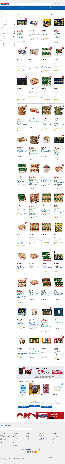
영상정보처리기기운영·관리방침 (36, 449)
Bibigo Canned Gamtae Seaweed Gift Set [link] (59, 96)
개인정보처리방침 (28, 449)
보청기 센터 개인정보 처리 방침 (43, 438)
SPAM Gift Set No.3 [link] (56, 154)
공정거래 (53, 439)
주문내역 (14, 442)
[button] (50, 4)
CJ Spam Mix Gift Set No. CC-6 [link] (58, 354)
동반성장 (53, 441)
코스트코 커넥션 (2, 441)
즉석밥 (4, 11)
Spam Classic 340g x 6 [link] (44, 34)
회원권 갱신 (15, 436)
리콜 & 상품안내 (28, 438)
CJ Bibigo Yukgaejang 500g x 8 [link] (21, 209)
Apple (51, 7)
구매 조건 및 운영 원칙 (55, 436)
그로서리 (30, 7)
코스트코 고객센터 (5, 424)
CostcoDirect (46, 7)
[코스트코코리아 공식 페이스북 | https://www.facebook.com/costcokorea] (28, 452)
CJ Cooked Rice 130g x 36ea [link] (33, 122)
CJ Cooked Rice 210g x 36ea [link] (33, 63)
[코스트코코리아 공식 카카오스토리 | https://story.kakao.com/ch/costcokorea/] (37, 452)
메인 (1, 11)
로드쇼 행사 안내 (41, 441)
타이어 (26, 7)
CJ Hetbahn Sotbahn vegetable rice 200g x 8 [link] (58, 126)
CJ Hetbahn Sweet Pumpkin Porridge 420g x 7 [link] (33, 185)
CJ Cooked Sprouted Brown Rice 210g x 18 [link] (46, 152)
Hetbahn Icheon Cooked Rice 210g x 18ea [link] (34, 35)
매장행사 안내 (41, 439)
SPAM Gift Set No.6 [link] (20, 37)
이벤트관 (3, 8)
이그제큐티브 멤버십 (16, 438)
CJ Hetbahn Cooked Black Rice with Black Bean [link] (46, 181)
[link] (22, 27)
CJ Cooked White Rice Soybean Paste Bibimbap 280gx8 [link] (21, 298)
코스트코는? (2, 435)
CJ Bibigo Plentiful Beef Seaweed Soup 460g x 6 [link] (46, 211)
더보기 (2, 26)
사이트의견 (27, 439)
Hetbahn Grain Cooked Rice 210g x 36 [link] (34, 93)
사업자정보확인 (7, 456)
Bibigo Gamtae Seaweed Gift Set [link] (58, 324)
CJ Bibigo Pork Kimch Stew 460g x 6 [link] (34, 240)
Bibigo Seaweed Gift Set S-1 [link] (45, 352)
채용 (1, 442)
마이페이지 (15, 441)
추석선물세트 (56, 7)
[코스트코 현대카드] (40, 378)
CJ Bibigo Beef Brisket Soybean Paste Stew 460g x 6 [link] (46, 296)
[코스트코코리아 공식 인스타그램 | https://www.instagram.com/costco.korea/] (32, 452)
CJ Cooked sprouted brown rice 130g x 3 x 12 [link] (34, 296)
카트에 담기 (23, 406)
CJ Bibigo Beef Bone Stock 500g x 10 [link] (46, 268)
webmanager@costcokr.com (35, 455)
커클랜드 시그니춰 (3, 438)
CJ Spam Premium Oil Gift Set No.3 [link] (46, 326)
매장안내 (40, 435)
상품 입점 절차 (54, 438)
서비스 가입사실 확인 (50, 457)
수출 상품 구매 (28, 441)
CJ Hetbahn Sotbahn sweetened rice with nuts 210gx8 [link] (22, 125)
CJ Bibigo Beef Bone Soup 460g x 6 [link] (46, 240)
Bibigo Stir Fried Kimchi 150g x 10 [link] (58, 66)
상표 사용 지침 (45, 449)
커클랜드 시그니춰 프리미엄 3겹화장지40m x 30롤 (23, 399)
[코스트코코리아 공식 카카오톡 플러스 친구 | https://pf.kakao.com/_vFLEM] (30, 452)
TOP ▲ (63, 363)
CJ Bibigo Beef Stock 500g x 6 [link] (58, 294)
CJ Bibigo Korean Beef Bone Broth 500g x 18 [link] (46, 97)
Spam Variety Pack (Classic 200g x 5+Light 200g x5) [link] (59, 240)
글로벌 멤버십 (15, 445)
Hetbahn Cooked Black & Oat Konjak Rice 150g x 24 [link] (58, 185)
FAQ (26, 435)
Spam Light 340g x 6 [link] (20, 323)
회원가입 (14, 435)
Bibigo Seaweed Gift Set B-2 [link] (33, 353)
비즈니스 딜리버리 (20, 7)
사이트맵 (18, 449)
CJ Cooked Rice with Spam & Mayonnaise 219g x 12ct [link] (33, 325)
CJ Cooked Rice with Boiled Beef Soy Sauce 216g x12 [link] (22, 354)
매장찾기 (3, 427)
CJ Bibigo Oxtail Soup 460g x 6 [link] (58, 212)
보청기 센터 (40, 436)
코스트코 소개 (3, 433)
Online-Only (40, 7)
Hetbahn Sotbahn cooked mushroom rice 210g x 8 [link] (33, 155)
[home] (5, 3)
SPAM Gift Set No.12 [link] (57, 37)
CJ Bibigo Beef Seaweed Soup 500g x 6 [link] (21, 182)
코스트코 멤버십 (16, 433)
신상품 (35, 7)
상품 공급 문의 (54, 435)
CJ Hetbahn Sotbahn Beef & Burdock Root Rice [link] (33, 214)
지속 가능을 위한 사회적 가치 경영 (5, 436)
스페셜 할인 (14, 7)
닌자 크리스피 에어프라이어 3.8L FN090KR (34, 399)
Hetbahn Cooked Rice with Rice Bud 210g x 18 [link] (21, 152)
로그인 (55, 3)
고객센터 (28, 433)
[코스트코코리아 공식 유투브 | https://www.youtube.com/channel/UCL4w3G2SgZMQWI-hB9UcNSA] (35, 452)
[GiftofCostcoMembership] (40, 418)
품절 (58, 403)
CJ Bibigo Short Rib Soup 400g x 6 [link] (46, 125)
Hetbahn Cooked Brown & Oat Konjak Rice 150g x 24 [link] (21, 243)
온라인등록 (15, 439)
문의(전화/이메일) (28, 436)
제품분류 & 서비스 (3, 439)
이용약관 (22, 449)
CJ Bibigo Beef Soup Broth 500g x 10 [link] (46, 68)
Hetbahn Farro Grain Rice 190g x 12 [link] (22, 66)
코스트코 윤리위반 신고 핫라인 (56, 442)
